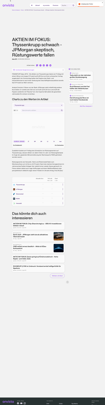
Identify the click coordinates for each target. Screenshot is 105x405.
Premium (55, 5)
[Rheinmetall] (14, 194)
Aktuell (37, 5)
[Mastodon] (37, 65)
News (22, 10)
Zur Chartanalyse (59, 145)
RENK (18, 199)
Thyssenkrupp (20, 185)
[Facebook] (40, 65)
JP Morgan (19, 189)
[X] (47, 65)
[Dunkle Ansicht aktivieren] (10, 0)
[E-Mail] (50, 65)
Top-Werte (74, 404)
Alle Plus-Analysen (85, 106)
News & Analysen (16, 10)
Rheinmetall (19, 194)
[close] (102, 2)
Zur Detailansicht (17, 145)
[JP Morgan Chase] (14, 189)
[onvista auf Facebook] (18, 403)
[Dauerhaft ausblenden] (63, 69)
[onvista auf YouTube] (21, 403)
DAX (47, 404)
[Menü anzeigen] (31, 5)
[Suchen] (73, 5)
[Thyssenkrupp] (14, 184)
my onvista (46, 5)
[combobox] (42, 110)
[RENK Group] (14, 198)
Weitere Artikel (57, 276)
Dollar (61, 404)
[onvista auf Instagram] (25, 403)
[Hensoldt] (14, 203)
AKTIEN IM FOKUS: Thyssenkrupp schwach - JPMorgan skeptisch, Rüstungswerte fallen (44, 10)
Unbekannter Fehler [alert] (87, 4)
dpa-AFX (14, 59)
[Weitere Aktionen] (63, 184)
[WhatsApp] (44, 65)
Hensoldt (19, 203)
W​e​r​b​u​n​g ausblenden (66, 22)
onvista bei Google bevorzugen (25, 70)
